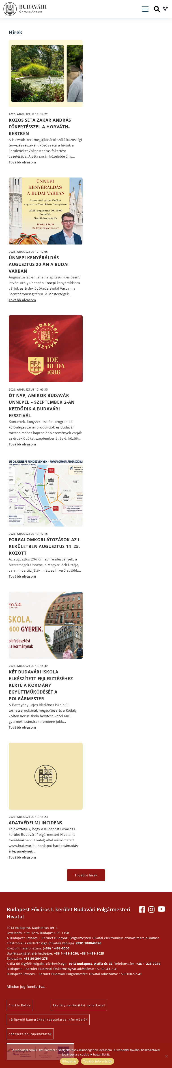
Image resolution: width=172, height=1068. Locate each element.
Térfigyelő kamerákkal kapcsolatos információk (48, 1020)
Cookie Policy (20, 1005)
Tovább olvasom (22, 162)
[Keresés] (157, 9)
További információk (97, 1061)
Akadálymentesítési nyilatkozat (79, 1005)
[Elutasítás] (166, 1056)
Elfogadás (69, 1061)
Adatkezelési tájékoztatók (30, 1034)
